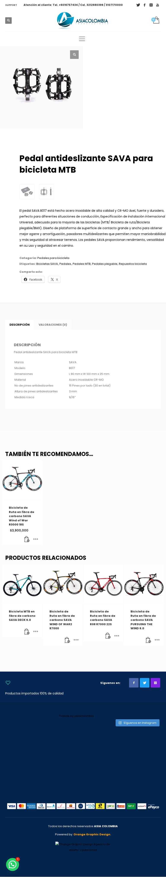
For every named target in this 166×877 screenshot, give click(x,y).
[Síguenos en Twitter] (144, 683)
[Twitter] (138, 5)
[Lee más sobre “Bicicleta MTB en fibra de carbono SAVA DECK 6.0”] (27, 631)
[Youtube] (157, 5)
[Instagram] (151, 5)
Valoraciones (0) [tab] (53, 325)
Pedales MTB (82, 264)
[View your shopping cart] (156, 20)
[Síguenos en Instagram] (155, 683)
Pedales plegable (104, 264)
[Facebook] (144, 5)
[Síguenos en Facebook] (134, 683)
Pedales (65, 264)
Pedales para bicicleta (53, 258)
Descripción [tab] (20, 325)
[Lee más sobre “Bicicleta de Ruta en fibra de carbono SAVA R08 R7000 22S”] (108, 636)
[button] (74, 54)
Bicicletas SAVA (47, 264)
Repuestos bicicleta (133, 264)
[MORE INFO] (35, 539)
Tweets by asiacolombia (76, 716)
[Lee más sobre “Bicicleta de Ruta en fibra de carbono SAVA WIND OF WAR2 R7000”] (67, 640)
